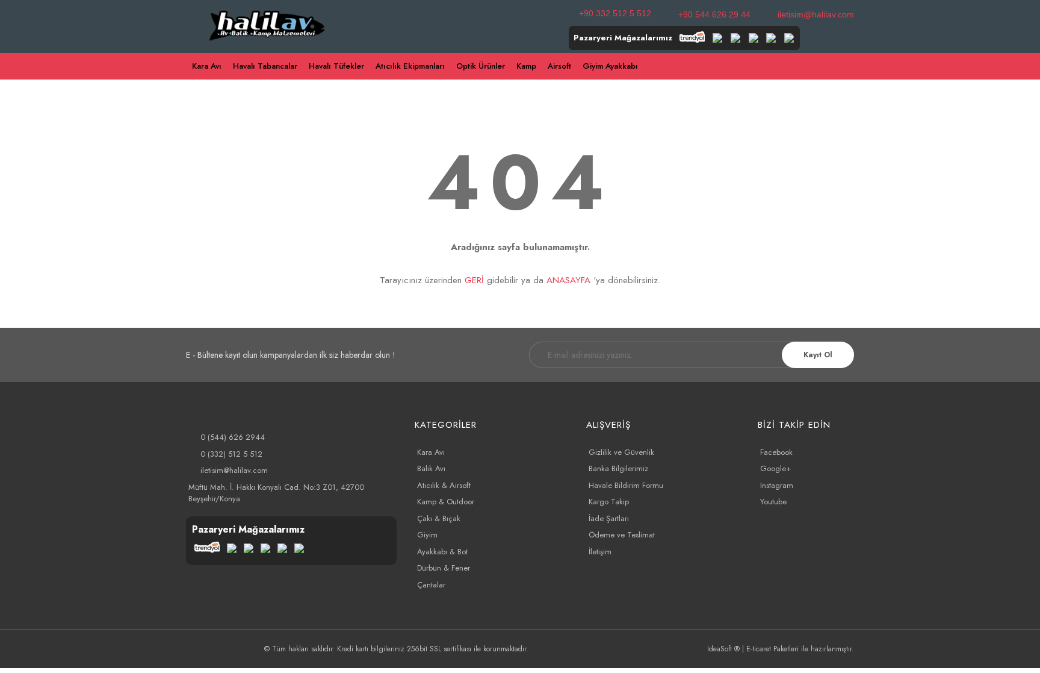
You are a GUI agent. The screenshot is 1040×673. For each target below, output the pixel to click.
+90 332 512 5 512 (615, 13)
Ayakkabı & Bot (442, 551)
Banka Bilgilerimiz (618, 468)
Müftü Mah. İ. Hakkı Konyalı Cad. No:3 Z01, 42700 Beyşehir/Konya (276, 493)
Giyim (427, 534)
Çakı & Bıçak (438, 518)
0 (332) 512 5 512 (231, 454)
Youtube (773, 501)
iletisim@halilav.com (816, 14)
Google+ (775, 468)
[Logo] (267, 24)
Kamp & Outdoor (445, 501)
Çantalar (431, 584)
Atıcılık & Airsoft (444, 485)
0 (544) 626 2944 (232, 437)
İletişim (600, 551)
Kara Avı (431, 452)
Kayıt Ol (817, 354)
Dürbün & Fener (443, 568)
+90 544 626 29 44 (714, 14)
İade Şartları (609, 518)
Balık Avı (431, 468)
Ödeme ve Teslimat (622, 534)
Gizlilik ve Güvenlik (621, 452)
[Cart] (848, 66)
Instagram (776, 485)
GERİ (474, 280)
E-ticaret (758, 648)
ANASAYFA (568, 280)
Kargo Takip (609, 501)
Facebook (776, 452)
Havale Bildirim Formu (626, 485)
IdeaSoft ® (723, 648)
